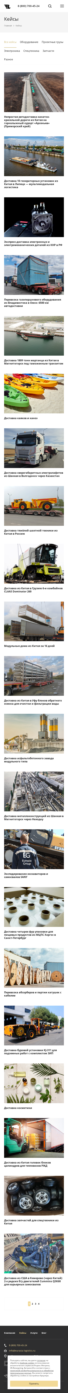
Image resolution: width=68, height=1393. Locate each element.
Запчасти (48, 51)
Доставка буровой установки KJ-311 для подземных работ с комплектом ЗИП (30, 1052)
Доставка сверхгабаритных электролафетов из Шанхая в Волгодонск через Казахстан (33, 474)
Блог (44, 1332)
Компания (9, 1332)
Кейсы (22, 1332)
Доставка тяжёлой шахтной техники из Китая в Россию (31, 532)
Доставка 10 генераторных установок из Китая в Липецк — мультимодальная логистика (31, 184)
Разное (8, 59)
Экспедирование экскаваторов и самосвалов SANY (26, 875)
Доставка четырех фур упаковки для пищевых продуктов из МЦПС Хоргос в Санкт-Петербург (30, 935)
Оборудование (29, 42)
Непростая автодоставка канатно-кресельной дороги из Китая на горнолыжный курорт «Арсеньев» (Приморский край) (27, 121)
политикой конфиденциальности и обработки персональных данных (32, 1371)
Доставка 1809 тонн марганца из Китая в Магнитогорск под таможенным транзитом (33, 362)
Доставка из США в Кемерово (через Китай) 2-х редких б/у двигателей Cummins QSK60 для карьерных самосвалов (33, 1281)
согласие (41, 1360)
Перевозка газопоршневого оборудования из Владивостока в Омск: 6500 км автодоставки (32, 302)
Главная (8, 25)
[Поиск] (50, 6)
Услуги (33, 1332)
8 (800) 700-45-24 (29, 6)
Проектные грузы (52, 42)
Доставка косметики (18, 1108)
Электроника (12, 51)
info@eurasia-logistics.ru (22, 1350)
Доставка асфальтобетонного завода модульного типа (29, 760)
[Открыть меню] (62, 6)
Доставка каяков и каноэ (20, 418)
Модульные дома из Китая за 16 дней (29, 645)
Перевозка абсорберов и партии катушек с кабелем (32, 994)
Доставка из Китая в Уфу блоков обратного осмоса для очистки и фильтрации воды (33, 702)
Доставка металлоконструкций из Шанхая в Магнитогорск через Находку (34, 817)
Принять (34, 1383)
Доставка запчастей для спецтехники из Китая (31, 1222)
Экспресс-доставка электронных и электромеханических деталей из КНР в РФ (33, 243)
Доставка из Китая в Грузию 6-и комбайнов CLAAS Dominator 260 (33, 590)
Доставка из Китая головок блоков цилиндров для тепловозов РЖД (27, 1164)
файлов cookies (27, 1363)
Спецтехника (31, 51)
